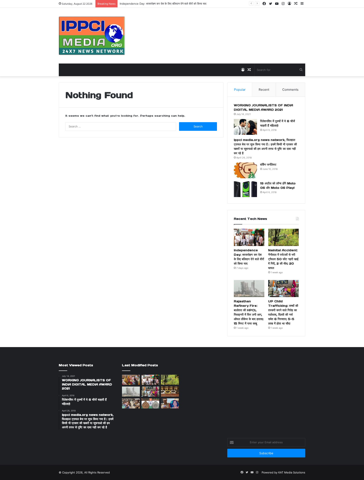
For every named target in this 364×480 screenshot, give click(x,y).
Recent (264, 90)
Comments (290, 90)
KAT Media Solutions (291, 472)
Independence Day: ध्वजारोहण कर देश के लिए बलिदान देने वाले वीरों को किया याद (163, 3)
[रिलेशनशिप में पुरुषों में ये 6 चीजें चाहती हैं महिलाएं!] (245, 127)
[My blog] (92, 35)
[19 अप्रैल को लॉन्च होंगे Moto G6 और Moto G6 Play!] (245, 189)
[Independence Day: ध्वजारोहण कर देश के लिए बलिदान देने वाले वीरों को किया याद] (249, 237)
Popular (240, 90)
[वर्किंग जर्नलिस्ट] (245, 170)
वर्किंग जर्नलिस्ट (268, 164)
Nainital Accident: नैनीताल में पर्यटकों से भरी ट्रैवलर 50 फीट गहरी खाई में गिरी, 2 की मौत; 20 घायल (283, 259)
